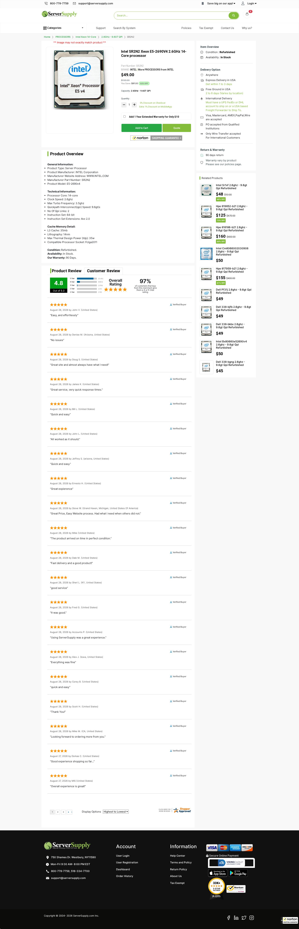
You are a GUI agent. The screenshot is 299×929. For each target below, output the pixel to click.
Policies (186, 28)
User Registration (127, 862)
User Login (122, 855)
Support (101, 28)
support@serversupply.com (95, 3)
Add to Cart (141, 128)
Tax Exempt (206, 28)
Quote (176, 128)
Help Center (177, 855)
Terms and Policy (181, 862)
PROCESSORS (63, 36)
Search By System (124, 28)
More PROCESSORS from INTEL (156, 69)
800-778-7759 (59, 3)
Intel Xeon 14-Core (86, 36)
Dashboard (123, 869)
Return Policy (178, 869)
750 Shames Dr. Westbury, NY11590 (73, 857)
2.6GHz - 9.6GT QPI (112, 36)
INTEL (133, 69)
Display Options (91, 811)
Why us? (247, 28)
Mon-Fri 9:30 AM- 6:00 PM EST (70, 864)
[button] (289, 920)
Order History (124, 876)
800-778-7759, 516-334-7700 (70, 871)
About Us (176, 876)
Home (47, 36)
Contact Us (227, 28)
